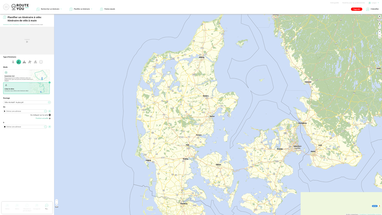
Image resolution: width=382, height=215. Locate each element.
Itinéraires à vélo (7, 24)
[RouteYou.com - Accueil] (20, 7)
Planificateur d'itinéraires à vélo (21, 24)
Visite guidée (334, 3)
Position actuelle (42, 118)
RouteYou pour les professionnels (353, 3)
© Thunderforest (362, 214)
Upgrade (356, 9)
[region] (218, 114)
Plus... (46, 209)
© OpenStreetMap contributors (374, 214)
